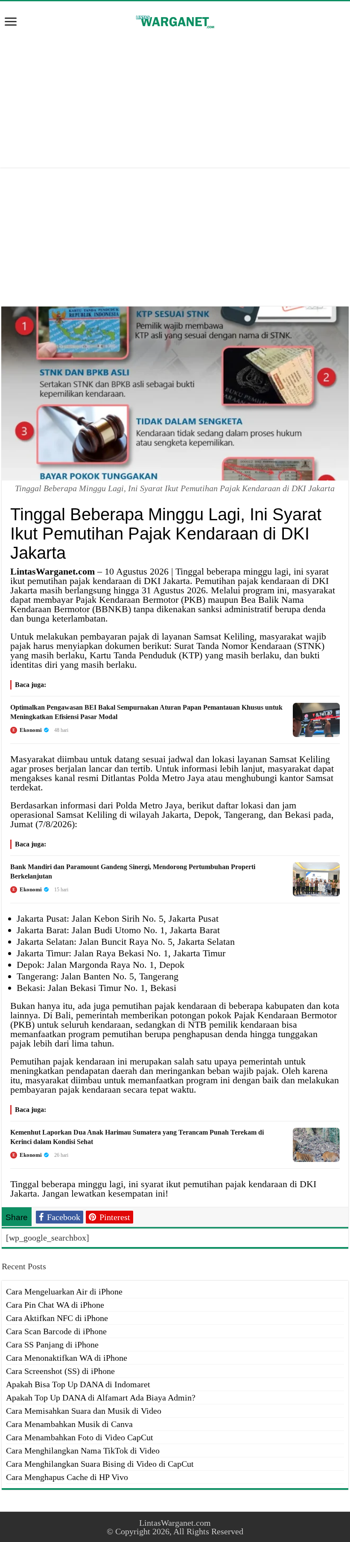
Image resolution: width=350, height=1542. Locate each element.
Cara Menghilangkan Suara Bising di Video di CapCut (100, 1463)
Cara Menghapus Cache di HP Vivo (67, 1477)
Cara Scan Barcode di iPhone (56, 1331)
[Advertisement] (175, 99)
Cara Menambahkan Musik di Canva (69, 1424)
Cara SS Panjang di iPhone (52, 1344)
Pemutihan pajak (226, 580)
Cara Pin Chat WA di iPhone (55, 1304)
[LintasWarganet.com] (175, 20)
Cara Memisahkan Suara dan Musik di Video (83, 1410)
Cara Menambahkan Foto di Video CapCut (79, 1437)
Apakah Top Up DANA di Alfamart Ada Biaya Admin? (100, 1397)
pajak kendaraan (100, 580)
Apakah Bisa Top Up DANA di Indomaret (78, 1384)
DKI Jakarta (167, 580)
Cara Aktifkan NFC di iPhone (57, 1318)
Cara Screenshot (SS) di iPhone (60, 1371)
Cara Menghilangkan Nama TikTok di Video (83, 1450)
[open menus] (10, 22)
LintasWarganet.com (175, 1522)
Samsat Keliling (224, 636)
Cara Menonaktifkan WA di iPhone (66, 1357)
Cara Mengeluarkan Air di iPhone (64, 1291)
